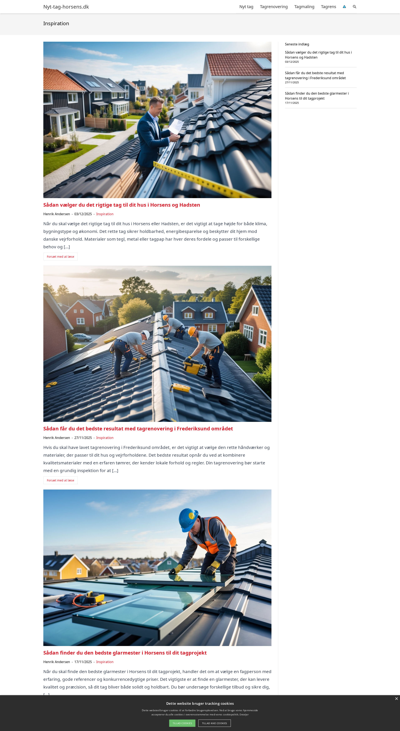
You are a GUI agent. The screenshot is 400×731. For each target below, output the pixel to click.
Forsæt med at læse (60, 257)
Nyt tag (246, 6)
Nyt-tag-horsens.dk (66, 6)
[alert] (200, 713)
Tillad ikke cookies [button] (214, 723)
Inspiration (105, 214)
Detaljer (244, 714)
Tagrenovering (274, 6)
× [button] (396, 698)
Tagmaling (304, 6)
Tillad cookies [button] (182, 723)
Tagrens (328, 6)
